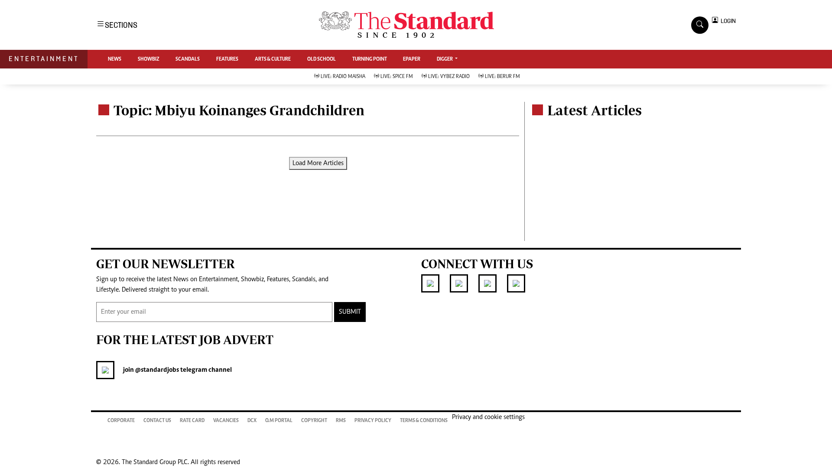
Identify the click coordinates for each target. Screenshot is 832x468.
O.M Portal (278, 420)
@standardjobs (156, 370)
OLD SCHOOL (321, 59)
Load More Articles (318, 163)
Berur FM (502, 76)
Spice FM (396, 76)
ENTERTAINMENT (44, 59)
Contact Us (157, 420)
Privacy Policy (372, 420)
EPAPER (411, 59)
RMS (341, 420)
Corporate (121, 420)
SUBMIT (350, 312)
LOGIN (727, 21)
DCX (252, 420)
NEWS (114, 59)
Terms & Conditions (424, 420)
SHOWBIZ (148, 59)
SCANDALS (188, 59)
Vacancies (226, 420)
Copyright (314, 420)
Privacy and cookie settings (488, 417)
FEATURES (227, 59)
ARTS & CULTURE (273, 59)
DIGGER (445, 59)
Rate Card (192, 420)
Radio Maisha (343, 76)
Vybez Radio (449, 76)
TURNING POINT (369, 59)
